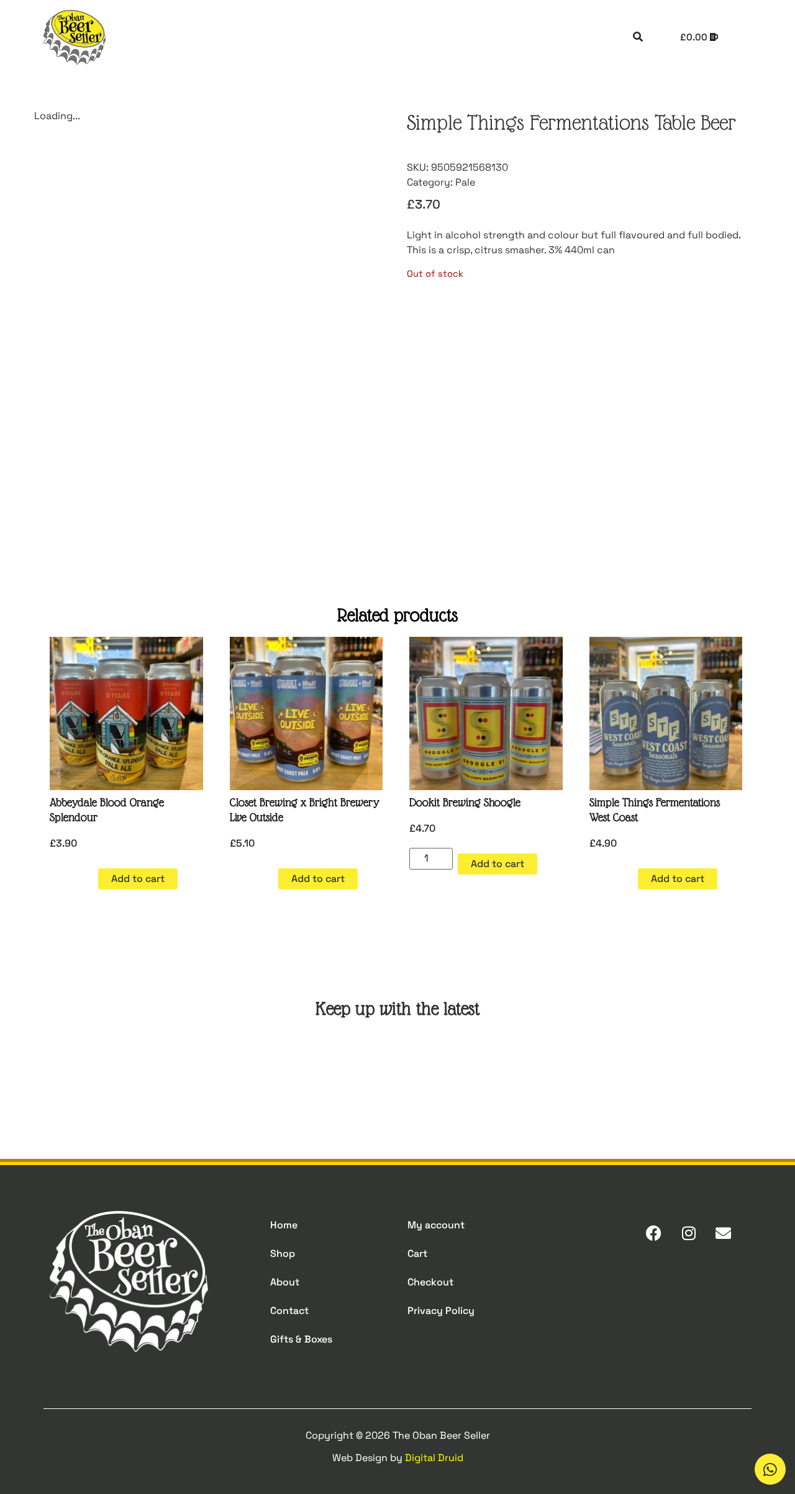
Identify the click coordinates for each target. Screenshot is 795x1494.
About (284, 1282)
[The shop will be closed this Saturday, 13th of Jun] (457, 1070)
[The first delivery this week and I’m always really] (695, 1070)
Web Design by (397, 1457)
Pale (465, 182)
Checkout (430, 1282)
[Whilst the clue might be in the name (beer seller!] (337, 1070)
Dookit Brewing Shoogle (464, 802)
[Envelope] (723, 1233)
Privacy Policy (441, 1310)
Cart (417, 1253)
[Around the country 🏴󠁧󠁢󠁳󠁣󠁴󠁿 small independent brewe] (576, 1070)
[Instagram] (688, 1233)
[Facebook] (654, 1233)
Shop (282, 1253)
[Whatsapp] (770, 1469)
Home (284, 1224)
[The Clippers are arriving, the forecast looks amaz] (219, 1070)
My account (436, 1224)
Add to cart (138, 878)
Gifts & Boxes (301, 1339)
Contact (289, 1310)
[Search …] (638, 37)
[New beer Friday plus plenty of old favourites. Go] (100, 1070)
